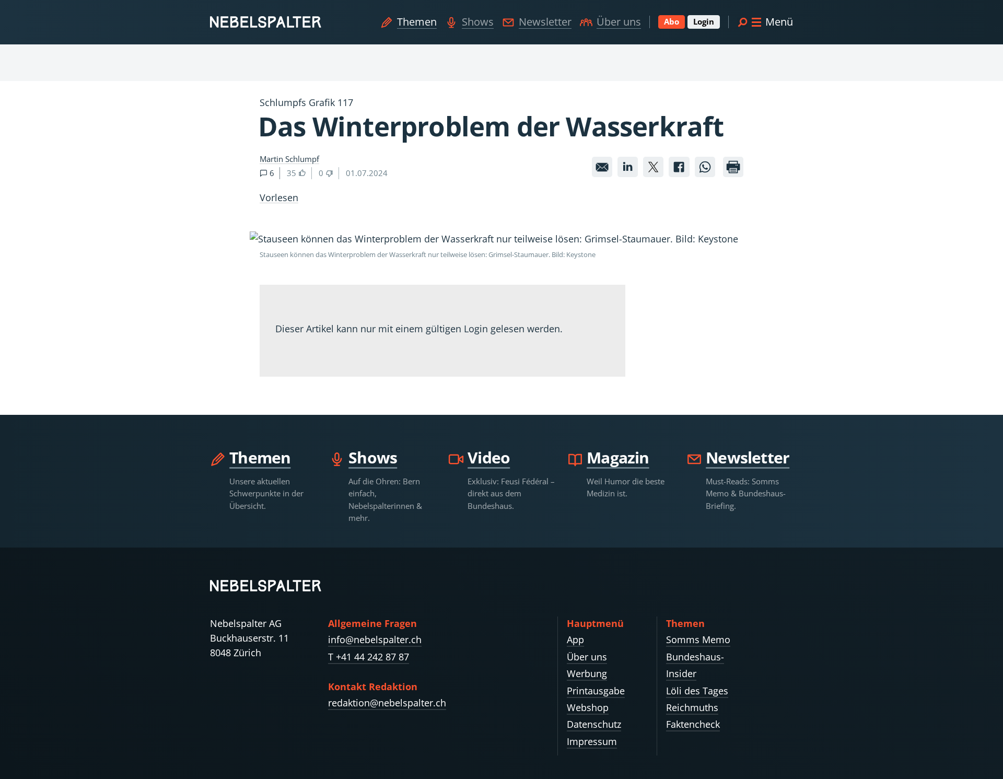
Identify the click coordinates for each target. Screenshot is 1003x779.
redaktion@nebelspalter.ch (387, 702)
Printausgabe (596, 690)
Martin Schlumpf (289, 159)
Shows (478, 22)
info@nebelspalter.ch (375, 639)
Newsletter (545, 22)
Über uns (619, 22)
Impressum (592, 741)
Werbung (587, 673)
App (575, 639)
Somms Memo (698, 639)
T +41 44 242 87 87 (368, 656)
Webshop (588, 707)
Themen (417, 22)
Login (703, 21)
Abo (671, 21)
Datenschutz (594, 724)
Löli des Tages (697, 690)
